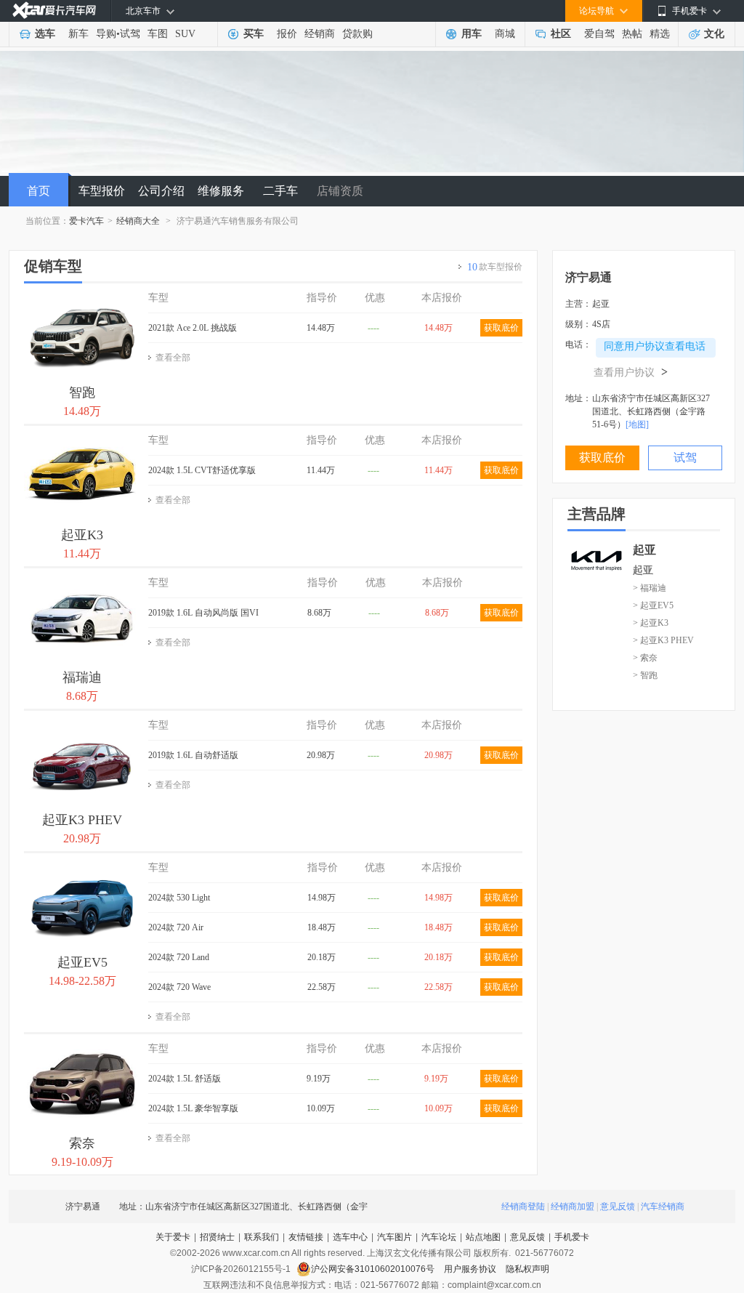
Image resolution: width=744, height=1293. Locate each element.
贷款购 (357, 33)
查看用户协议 (631, 372)
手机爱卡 (571, 1237)
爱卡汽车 (86, 221)
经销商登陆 (523, 1206)
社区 (561, 33)
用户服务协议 (471, 1269)
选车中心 (350, 1237)
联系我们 (261, 1237)
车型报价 (101, 191)
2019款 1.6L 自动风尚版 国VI (203, 613)
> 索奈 (645, 658)
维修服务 (221, 191)
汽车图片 (394, 1237)
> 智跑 (645, 675)
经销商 (319, 33)
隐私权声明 (527, 1269)
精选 (660, 33)
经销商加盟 (572, 1206)
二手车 (280, 191)
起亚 (643, 570)
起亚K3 (82, 535)
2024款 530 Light (179, 898)
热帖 (632, 33)
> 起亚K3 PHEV (663, 640)
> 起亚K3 (650, 623)
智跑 (82, 392)
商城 (505, 33)
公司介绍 (161, 191)
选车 (45, 33)
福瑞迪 (82, 677)
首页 (38, 191)
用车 (471, 33)
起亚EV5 (82, 962)
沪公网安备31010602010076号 (374, 1269)
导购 (106, 33)
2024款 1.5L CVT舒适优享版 (202, 470)
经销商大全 (138, 221)
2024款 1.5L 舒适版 (184, 1079)
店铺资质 (340, 191)
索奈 (82, 1143)
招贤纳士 (217, 1237)
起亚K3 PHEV (82, 820)
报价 (287, 33)
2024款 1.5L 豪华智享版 (193, 1108)
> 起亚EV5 (653, 605)
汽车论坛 (438, 1237)
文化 (714, 33)
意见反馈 (617, 1206)
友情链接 (305, 1237)
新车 (78, 33)
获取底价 (501, 328)
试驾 (130, 33)
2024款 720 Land (178, 957)
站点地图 (483, 1237)
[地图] (637, 424)
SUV (185, 33)
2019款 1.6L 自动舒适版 (193, 755)
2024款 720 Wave (179, 987)
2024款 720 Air (175, 927)
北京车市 (143, 11)
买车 (253, 33)
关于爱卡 (172, 1237)
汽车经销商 (662, 1206)
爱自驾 (599, 33)
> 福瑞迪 (649, 588)
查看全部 (172, 358)
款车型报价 (494, 267)
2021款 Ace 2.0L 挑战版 (192, 328)
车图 (157, 33)
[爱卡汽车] (54, 10)
